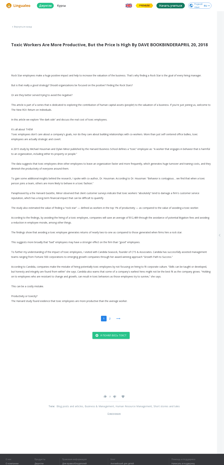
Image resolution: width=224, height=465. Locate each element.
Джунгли (39, 463)
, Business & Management (98, 406)
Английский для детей (122, 463)
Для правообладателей (74, 463)
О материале (114, 413)
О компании (12, 463)
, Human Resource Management (133, 406)
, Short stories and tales (166, 406)
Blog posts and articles (70, 406)
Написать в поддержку (183, 463)
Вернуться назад (23, 27)
